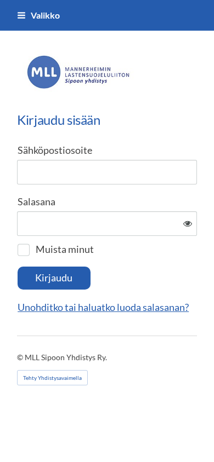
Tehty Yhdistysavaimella (52, 377)
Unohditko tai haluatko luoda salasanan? (103, 307)
